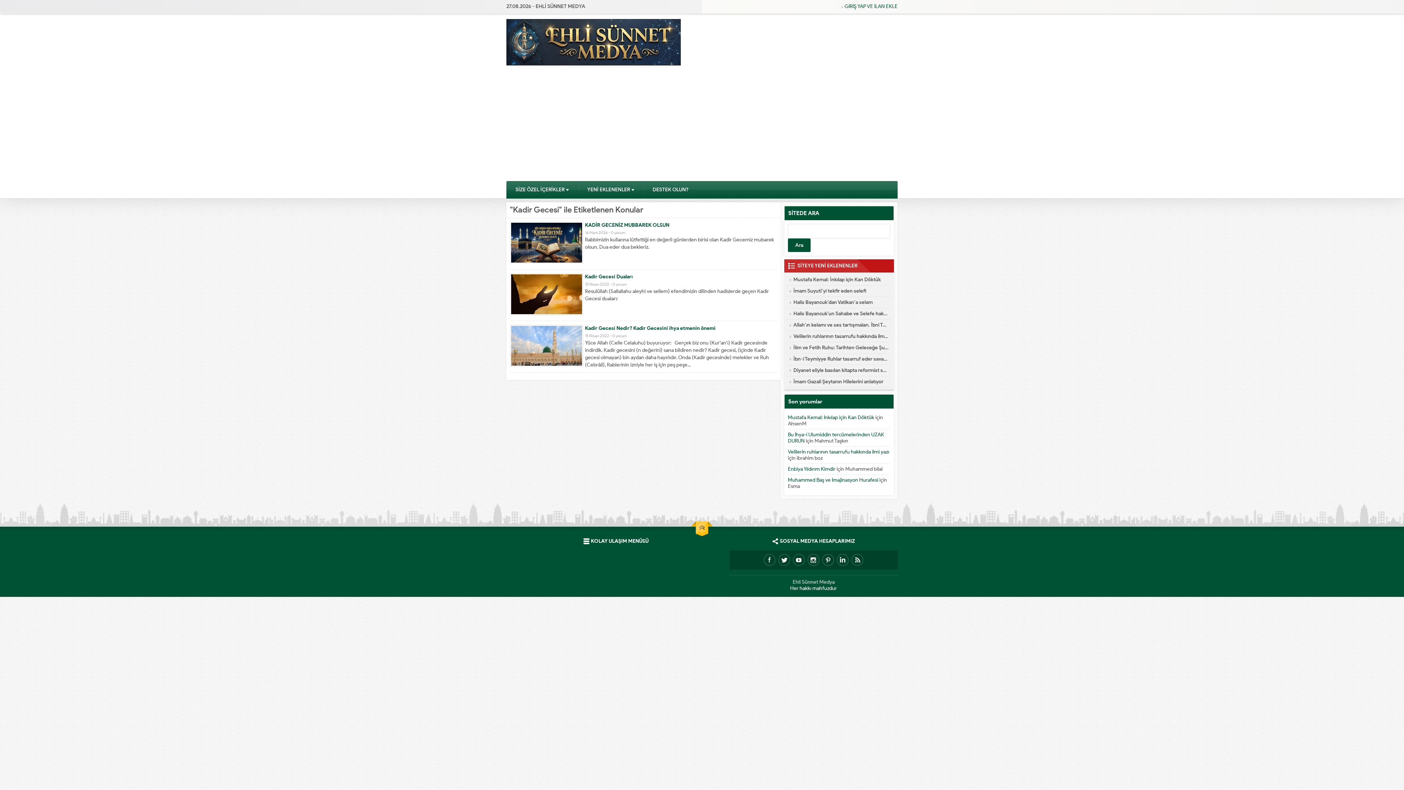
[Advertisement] (702, 126)
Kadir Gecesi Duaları (609, 277)
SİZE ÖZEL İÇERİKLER (540, 190)
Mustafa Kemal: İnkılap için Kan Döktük (837, 279)
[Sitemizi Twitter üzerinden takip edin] (784, 559)
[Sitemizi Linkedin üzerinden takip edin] (842, 559)
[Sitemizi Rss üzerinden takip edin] (857, 559)
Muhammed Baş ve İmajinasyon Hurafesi (833, 480)
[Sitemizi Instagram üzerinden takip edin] (813, 559)
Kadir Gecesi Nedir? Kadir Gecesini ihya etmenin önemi (650, 328)
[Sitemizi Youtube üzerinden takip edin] (798, 559)
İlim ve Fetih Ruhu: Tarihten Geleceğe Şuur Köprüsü (840, 348)
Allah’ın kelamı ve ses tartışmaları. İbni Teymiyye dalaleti (840, 325)
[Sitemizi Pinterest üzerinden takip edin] (828, 559)
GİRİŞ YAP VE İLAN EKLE (871, 6)
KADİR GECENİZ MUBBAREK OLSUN (627, 225)
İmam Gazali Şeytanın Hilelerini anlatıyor (838, 382)
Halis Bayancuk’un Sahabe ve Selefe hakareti (840, 314)
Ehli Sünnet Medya (814, 582)
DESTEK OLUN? (670, 190)
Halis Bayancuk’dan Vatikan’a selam (833, 302)
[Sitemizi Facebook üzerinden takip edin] (769, 559)
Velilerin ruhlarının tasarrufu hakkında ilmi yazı (840, 336)
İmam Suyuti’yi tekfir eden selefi (829, 291)
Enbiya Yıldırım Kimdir (811, 469)
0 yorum (618, 232)
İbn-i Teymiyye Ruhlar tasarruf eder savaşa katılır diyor (840, 359)
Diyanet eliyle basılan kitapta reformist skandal (840, 370)
